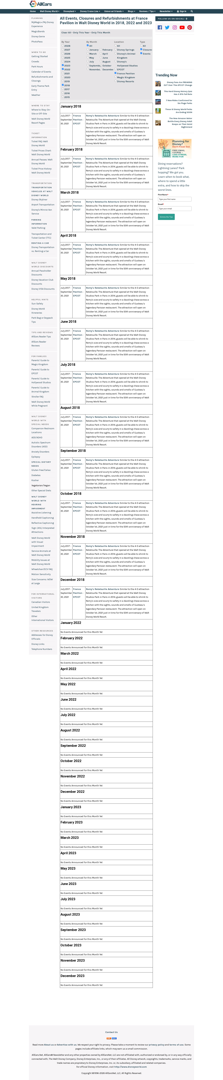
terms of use (176, 1044)
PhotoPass (37, 41)
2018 (67, 85)
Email (161, 204)
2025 (67, 57)
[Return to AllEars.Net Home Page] (48, 7)
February (107, 49)
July (91, 61)
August (106, 61)
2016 (67, 93)
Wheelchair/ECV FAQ (42, 569)
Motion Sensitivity (41, 574)
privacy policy (156, 1044)
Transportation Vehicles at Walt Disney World (42, 191)
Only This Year (81, 32)
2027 (67, 49)
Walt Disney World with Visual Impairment (40, 542)
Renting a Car (40, 243)
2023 (67, 65)
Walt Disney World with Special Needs (40, 420)
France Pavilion (126, 73)
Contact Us (111, 1032)
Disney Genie (38, 36)
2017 (67, 89)
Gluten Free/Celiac (41, 470)
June (105, 57)
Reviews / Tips (146, 11)
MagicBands (38, 31)
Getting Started (39, 56)
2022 (67, 69)
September (94, 65)
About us (49, 1044)
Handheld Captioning (42, 517)
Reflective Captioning (42, 523)
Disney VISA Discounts (43, 288)
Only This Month (100, 32)
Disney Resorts (125, 81)
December (107, 69)
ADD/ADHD (36, 437)
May (91, 57)
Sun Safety (37, 303)
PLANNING (37, 18)
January (93, 49)
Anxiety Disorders (40, 451)
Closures (148, 49)
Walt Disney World (49, 11)
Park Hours (37, 66)
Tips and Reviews (42, 332)
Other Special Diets (41, 490)
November (94, 69)
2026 (67, 53)
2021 (67, 73)
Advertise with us (67, 1044)
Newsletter (165, 11)
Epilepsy (35, 456)
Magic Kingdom (126, 77)
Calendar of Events (41, 71)
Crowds (35, 61)
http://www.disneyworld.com (130, 1066)
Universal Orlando (113, 11)
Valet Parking (38, 227)
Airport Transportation (42, 204)
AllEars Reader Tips (41, 336)
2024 (67, 61)
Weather (35, 95)
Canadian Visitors (40, 602)
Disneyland (69, 11)
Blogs (131, 11)
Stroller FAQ (37, 396)
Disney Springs (125, 49)
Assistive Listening (41, 512)
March (93, 53)
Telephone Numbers (41, 649)
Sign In (182, 11)
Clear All (66, 32)
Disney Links (37, 644)
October (106, 65)
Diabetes (36, 475)
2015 (67, 97)
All (90, 45)
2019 (67, 81)
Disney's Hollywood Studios (127, 63)
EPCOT (121, 69)
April (105, 53)
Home (33, 11)
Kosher (35, 480)
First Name (163, 194)
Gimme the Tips (166, 217)
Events (146, 53)
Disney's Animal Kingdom (126, 55)
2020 (67, 77)
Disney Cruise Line (89, 11)
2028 (67, 45)
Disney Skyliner (39, 199)
